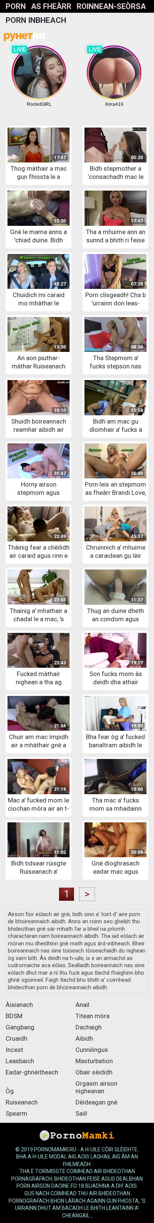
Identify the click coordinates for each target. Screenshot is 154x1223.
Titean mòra (93, 1016)
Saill (81, 1113)
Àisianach (19, 1004)
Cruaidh (16, 1038)
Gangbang (20, 1027)
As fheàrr (51, 6)
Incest (14, 1049)
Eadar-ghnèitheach (32, 1072)
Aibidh (84, 1038)
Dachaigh (89, 1027)
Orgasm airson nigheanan (96, 1087)
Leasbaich (20, 1061)
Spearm (16, 1113)
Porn (16, 6)
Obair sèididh (94, 1072)
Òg (10, 1091)
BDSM (14, 1016)
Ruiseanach (22, 1102)
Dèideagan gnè (96, 1102)
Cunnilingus (92, 1049)
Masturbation (94, 1061)
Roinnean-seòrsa (111, 6)
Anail (82, 1004)
